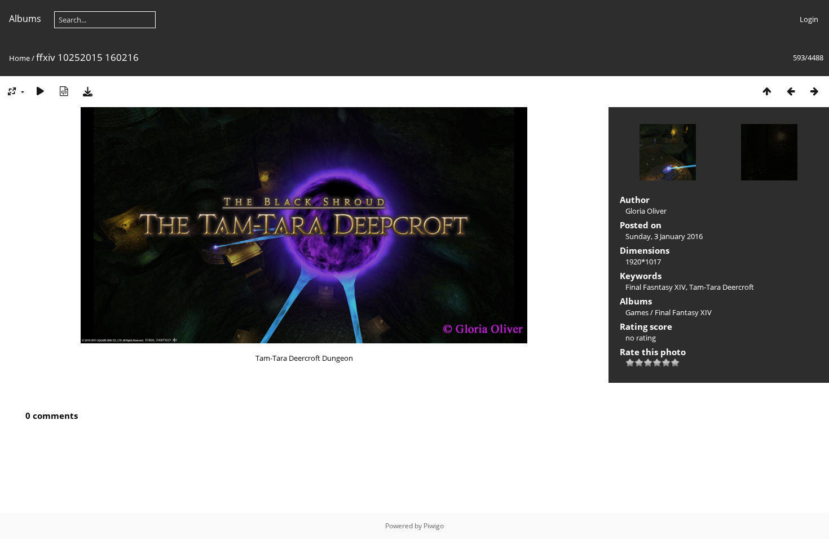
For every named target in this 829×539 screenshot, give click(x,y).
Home (19, 58)
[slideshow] (40, 91)
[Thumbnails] (767, 91)
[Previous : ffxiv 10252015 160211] (790, 91)
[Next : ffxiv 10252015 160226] (814, 91)
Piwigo (434, 526)
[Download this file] (87, 91)
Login (809, 19)
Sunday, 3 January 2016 (664, 236)
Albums (25, 18)
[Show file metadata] (64, 91)
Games (637, 312)
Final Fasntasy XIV (655, 287)
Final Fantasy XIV (683, 312)
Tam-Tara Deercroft (721, 287)
